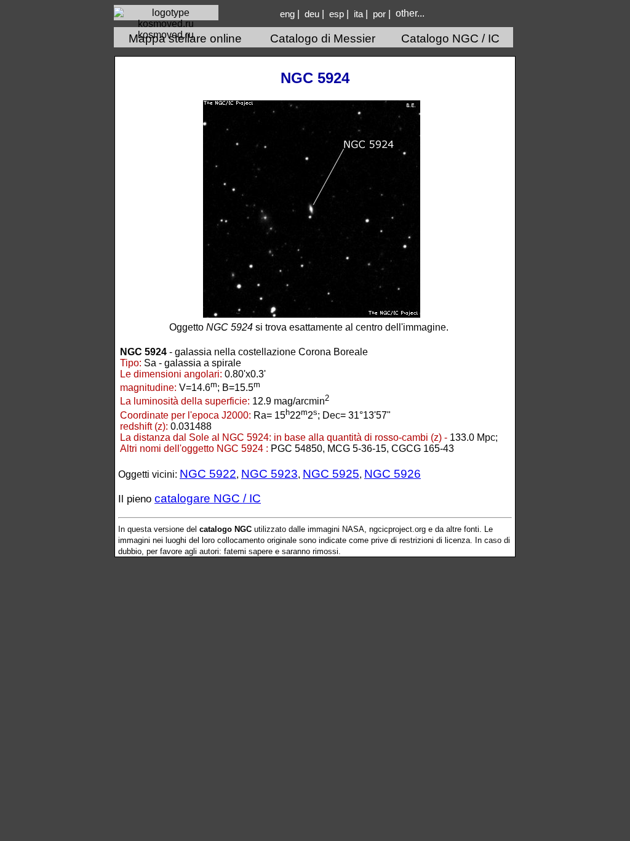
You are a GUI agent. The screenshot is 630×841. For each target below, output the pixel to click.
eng (287, 14)
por (379, 14)
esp (336, 14)
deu (312, 14)
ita (358, 14)
